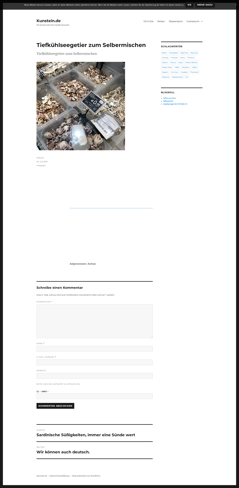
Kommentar (44, 302)
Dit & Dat (149, 21)
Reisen (161, 21)
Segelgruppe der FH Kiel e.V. (175, 104)
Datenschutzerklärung (59, 476)
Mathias (40, 158)
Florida (174, 57)
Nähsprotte (168, 101)
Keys (181, 62)
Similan (174, 72)
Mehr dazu (205, 4)
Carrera (165, 57)
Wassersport (176, 21)
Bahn (164, 53)
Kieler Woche (191, 62)
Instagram (41, 165)
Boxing (194, 53)
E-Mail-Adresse (46, 357)
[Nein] (235, 4)
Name (41, 343)
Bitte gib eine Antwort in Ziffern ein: (58, 384)
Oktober (185, 67)
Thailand (194, 72)
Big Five (184, 53)
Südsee (184, 72)
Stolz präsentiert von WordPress (86, 476)
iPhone (191, 57)
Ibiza (182, 57)
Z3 (187, 77)
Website (41, 370)
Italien (165, 62)
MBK (177, 67)
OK (189, 4)
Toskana (165, 77)
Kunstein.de (49, 20)
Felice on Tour (169, 98)
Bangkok (174, 53)
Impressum (193, 21)
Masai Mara (167, 67)
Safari (194, 67)
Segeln (165, 72)
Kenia (173, 62)
